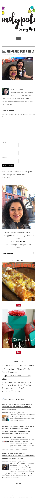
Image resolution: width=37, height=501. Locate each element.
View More (18, 483)
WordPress (23, 498)
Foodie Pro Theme (24, 496)
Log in (31, 498)
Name (4, 142)
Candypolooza (18, 17)
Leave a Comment (22, 54)
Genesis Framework (11, 498)
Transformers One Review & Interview (19, 365)
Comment (5, 121)
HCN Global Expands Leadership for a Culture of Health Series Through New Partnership (18, 407)
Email (4, 150)
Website (4, 157)
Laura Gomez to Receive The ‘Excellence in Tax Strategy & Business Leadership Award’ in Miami (18, 456)
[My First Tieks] (18, 349)
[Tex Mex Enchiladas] (18, 302)
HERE (22, 241)
